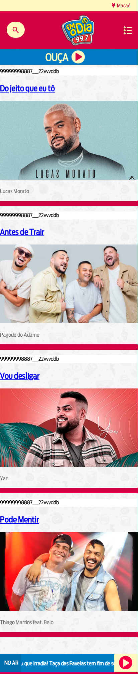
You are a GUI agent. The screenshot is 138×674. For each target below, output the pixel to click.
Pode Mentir (19, 519)
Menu (128, 30)
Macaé (123, 5)
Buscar (16, 30)
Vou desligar (19, 375)
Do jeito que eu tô (27, 88)
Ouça (56, 57)
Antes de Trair (22, 231)
